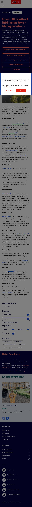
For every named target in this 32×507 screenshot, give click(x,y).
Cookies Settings (10, 90)
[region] (16, 84)
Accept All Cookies (21, 90)
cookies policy (7, 86)
